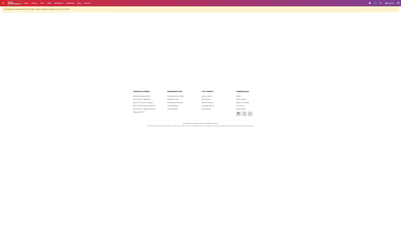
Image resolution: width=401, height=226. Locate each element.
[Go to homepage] (14, 3)
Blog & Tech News (242, 102)
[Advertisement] (200, 48)
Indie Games (206, 109)
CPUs (42, 3)
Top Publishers (172, 109)
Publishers (70, 3)
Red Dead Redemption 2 (141, 96)
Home (26, 3)
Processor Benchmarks (175, 96)
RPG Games (206, 99)
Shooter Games (207, 102)
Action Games (207, 96)
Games (34, 3)
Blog (79, 3)
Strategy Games (208, 106)
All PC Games (241, 99)
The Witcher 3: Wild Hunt (142, 99)
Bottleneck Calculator (175, 102)
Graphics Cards (172, 99)
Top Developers (173, 106)
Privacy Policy (241, 109)
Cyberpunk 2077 (139, 112)
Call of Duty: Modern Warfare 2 (144, 106)
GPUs (49, 3)
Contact (87, 3)
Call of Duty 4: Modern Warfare (144, 109)
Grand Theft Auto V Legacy (143, 102)
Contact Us (240, 106)
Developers (58, 3)
